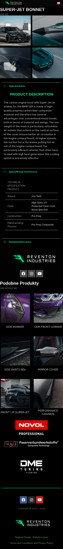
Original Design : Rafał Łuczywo (31, 537)
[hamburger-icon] (51, 3)
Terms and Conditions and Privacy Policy (31, 543)
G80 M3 (4, 14)
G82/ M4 (12, 288)
